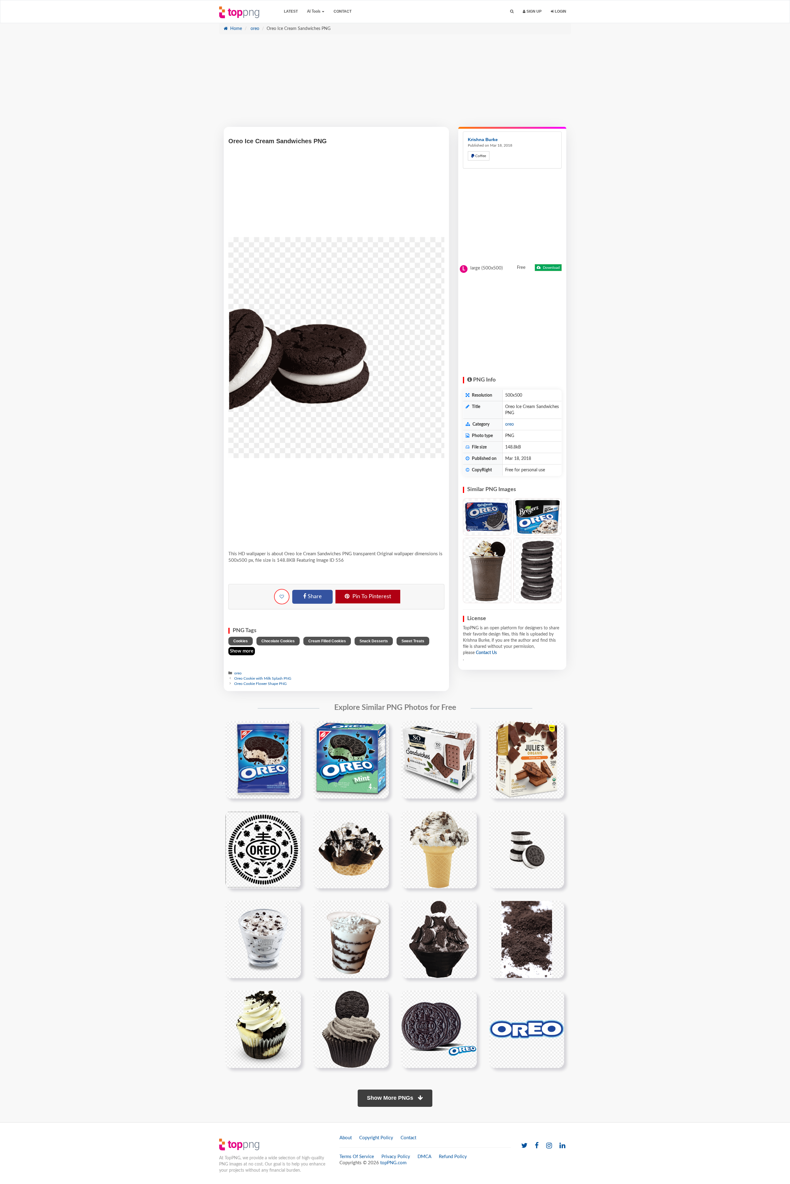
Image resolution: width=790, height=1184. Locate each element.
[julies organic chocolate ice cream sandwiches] (526, 759)
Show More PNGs (391, 1098)
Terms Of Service (356, 1156)
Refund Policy (453, 1156)
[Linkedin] (562, 1146)
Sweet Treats (412, 641)
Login (560, 11)
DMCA (424, 1156)
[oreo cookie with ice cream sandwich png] (526, 849)
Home (235, 29)
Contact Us (486, 653)
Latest (291, 11)
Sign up (534, 11)
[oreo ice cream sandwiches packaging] (263, 759)
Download (551, 267)
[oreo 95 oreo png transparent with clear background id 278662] (526, 1029)
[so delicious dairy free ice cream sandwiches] (439, 759)
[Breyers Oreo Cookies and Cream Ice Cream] (537, 516)
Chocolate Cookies (278, 641)
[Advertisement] (395, 83)
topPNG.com (393, 1163)
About (345, 1138)
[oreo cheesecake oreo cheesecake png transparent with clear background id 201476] (263, 1029)
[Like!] (281, 596)
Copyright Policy (376, 1138)
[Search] (511, 11)
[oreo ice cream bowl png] (439, 939)
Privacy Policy (395, 1156)
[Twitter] (524, 1146)
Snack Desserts (374, 641)
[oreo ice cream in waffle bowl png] (351, 849)
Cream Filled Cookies (327, 641)
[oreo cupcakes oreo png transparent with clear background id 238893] (351, 1029)
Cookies (240, 641)
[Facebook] (537, 1146)
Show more (241, 651)
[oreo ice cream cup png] (263, 939)
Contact (342, 11)
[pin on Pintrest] (292, 729)
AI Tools (314, 11)
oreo (254, 29)
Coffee (480, 156)
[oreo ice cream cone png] (439, 849)
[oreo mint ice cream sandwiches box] (351, 759)
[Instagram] (549, 1146)
